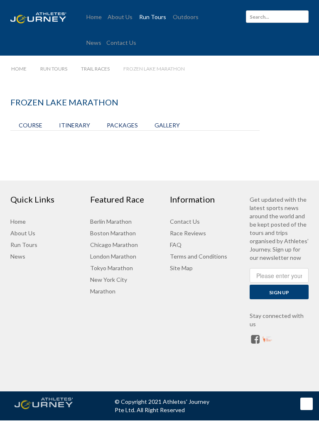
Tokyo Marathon (111, 267)
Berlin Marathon (111, 221)
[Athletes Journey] (52, 403)
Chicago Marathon (114, 244)
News (17, 256)
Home (18, 221)
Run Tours (23, 244)
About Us (22, 233)
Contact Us (185, 221)
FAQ (176, 244)
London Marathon (113, 256)
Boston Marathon (113, 233)
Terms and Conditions (198, 256)
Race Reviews (188, 233)
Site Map (181, 267)
